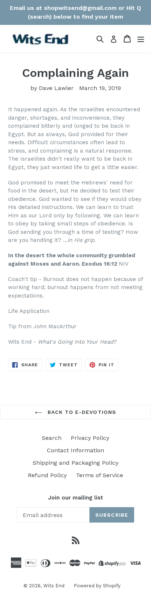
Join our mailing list (75, 497)
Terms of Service (99, 475)
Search (52, 437)
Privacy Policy (90, 437)
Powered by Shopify (97, 585)
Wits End (54, 585)
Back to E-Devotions (81, 412)
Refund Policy (47, 475)
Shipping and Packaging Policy (75, 462)
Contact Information (75, 450)
